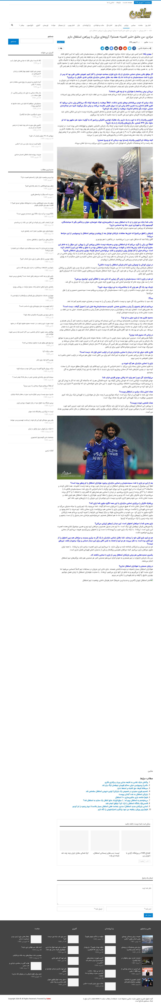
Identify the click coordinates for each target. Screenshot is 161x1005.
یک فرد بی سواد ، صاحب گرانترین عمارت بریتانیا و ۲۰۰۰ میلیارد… (94, 973)
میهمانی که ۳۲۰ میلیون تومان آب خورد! (41, 136)
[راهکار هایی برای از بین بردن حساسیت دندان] (36, 939)
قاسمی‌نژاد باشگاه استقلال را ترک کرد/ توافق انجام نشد (127, 803)
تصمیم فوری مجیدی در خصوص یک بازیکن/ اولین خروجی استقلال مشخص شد (117, 791)
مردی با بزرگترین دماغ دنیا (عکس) (30, 114)
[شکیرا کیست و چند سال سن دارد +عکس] (48, 147)
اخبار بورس (71, 25)
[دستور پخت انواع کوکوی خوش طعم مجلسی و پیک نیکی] (73, 982)
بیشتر (22, 25)
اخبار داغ (109, 25)
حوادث (53, 25)
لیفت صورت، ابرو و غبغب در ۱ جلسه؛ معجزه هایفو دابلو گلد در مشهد (31, 323)
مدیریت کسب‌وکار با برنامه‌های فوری (42, 194)
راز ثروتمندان (87, 25)
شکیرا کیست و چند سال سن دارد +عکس (28, 144)
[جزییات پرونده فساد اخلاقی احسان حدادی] (48, 157)
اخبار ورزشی (61, 42)
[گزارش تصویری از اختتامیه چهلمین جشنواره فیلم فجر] (147, 982)
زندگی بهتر (118, 25)
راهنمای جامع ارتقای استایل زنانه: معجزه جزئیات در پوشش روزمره (33, 287)
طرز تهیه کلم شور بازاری (59, 958)
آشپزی (38, 25)
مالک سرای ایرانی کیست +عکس (93, 983)
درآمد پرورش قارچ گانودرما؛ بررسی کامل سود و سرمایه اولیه (35, 368)
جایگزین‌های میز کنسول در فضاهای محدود (40, 239)
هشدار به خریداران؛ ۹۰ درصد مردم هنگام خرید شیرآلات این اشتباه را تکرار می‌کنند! (32, 249)
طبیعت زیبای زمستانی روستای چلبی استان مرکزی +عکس (131, 937)
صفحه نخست (127, 2)
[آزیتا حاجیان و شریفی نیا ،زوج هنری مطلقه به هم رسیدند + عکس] (48, 85)
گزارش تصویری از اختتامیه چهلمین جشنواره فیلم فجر (132, 980)
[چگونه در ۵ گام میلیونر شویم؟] (110, 939)
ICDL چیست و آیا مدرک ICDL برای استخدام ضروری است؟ (35, 214)
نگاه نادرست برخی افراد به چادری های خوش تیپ (25, 60)
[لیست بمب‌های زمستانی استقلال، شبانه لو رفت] (105, 840)
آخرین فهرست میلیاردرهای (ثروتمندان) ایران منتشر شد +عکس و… (94, 960)
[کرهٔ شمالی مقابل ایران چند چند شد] (74, 840)
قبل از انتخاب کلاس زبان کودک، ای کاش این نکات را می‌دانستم (33, 222)
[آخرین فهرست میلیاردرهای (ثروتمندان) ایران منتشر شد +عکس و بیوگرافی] (110, 961)
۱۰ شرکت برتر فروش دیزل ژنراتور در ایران (40, 429)
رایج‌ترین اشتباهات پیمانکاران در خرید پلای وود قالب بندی (35, 267)
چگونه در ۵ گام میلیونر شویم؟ (94, 936)
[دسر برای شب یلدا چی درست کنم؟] (73, 939)
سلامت (140, 25)
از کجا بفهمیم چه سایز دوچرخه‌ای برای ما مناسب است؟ (36, 306)
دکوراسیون (30, 25)
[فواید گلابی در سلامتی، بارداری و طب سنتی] (36, 966)
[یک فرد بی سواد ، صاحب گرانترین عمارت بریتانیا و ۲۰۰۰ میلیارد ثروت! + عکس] (110, 974)
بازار (78, 25)
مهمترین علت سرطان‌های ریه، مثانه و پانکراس (27, 955)
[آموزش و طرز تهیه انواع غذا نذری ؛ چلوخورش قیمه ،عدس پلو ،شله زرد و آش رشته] (73, 950)
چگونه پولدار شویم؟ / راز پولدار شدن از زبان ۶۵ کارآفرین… (93, 948)
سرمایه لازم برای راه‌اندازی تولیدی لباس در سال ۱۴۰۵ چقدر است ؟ (32, 377)
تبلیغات (118, 2)
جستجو (50, 36)
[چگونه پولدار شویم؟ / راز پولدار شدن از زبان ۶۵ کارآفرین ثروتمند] (110, 950)
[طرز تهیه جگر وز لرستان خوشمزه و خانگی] (73, 972)
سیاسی (133, 25)
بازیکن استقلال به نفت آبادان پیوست (133, 794)
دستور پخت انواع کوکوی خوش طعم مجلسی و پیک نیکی (56, 980)
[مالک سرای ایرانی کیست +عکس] (110, 986)
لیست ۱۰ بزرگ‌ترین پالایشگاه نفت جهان (40, 411)
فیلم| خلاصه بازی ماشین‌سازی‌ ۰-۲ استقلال (131, 797)
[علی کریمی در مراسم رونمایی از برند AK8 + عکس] (147, 972)
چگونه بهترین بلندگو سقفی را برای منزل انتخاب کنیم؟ (36, 259)
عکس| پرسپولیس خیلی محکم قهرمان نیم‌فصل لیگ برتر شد (125, 785)
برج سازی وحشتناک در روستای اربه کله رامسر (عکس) (130, 948)
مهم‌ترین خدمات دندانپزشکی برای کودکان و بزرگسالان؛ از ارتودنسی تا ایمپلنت (32, 296)
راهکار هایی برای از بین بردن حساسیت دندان (20, 937)
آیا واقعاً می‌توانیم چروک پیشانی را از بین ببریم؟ (38, 386)
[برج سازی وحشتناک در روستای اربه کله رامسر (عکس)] (147, 950)
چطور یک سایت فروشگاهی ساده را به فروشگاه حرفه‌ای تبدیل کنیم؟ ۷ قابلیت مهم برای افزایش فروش (32, 204)
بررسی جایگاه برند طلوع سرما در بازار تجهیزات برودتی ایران (35, 403)
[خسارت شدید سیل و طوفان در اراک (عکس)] (147, 961)
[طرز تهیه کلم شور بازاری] (73, 961)
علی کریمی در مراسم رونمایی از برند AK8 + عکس (130, 970)
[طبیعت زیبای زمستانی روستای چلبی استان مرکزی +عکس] (147, 939)
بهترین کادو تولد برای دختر (45, 360)
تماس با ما (110, 2)
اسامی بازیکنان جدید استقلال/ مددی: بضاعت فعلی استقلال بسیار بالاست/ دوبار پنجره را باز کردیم (110, 806)
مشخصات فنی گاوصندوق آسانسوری (42, 437)
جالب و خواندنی (99, 25)
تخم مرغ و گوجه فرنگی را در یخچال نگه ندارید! (27, 974)
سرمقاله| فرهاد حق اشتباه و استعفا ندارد (132, 788)
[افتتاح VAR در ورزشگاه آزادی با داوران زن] (136, 840)
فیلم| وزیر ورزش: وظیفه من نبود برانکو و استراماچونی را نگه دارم (123, 809)
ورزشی (126, 25)
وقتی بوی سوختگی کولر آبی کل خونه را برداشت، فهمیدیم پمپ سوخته (31, 420)
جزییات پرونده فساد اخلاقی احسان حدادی (28, 154)
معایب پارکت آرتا (48, 351)
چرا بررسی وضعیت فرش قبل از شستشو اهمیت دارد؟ (37, 177)
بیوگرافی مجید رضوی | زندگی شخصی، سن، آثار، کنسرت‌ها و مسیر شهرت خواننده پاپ (31, 333)
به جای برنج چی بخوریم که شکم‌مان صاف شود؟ (38, 315)
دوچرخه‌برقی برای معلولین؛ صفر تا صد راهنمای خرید (37, 231)
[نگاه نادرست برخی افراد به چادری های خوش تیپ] (48, 63)
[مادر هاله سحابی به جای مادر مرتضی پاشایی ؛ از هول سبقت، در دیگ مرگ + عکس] (48, 96)
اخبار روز (148, 25)
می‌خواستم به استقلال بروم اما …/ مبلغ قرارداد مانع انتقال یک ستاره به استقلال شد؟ (115, 800)
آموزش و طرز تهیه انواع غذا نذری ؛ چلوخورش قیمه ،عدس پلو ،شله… (55, 948)
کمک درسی (49, 450)
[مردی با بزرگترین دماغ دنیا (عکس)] (48, 117)
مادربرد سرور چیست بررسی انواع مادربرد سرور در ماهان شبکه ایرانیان (32, 394)
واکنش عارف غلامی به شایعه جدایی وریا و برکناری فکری (126, 782)
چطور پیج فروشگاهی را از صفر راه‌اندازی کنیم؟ (39, 186)
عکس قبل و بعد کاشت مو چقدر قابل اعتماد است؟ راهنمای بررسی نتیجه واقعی (31, 277)
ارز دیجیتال (61, 25)
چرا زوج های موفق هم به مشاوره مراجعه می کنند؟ (37, 343)
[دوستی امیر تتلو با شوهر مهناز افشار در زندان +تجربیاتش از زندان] (48, 74)
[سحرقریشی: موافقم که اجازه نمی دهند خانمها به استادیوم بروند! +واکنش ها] (48, 106)
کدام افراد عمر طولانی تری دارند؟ (31, 947)
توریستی (45, 25)
